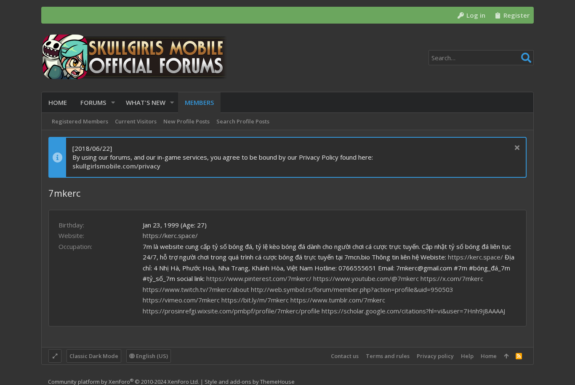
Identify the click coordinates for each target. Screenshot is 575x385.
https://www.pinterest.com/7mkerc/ (258, 278)
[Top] (506, 356)
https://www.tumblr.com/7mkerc (337, 300)
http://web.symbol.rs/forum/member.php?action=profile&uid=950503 (352, 289)
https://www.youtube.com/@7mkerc (366, 278)
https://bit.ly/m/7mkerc (255, 300)
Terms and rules (388, 356)
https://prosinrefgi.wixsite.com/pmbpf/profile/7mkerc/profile (231, 311)
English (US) (151, 356)
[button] (113, 102)
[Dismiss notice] (515, 148)
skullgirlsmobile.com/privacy (116, 166)
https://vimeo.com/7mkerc (181, 300)
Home (489, 356)
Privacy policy (435, 356)
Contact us (345, 356)
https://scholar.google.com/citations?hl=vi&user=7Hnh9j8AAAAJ (413, 311)
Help (467, 356)
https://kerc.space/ (170, 235)
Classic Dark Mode (93, 356)
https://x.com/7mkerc (452, 278)
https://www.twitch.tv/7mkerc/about (196, 289)
